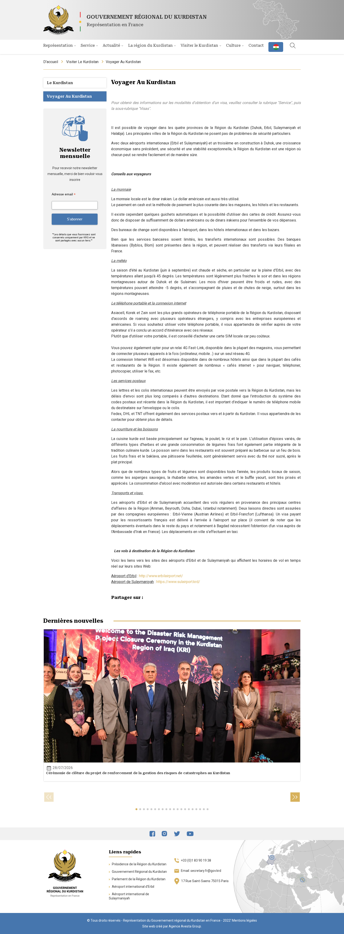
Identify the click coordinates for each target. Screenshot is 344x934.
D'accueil (50, 62)
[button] (136, 809)
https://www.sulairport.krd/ (178, 582)
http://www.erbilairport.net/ (161, 576)
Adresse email (64, 194)
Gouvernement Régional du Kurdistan (139, 871)
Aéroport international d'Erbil (132, 886)
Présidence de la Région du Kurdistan (138, 864)
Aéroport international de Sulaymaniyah (129, 896)
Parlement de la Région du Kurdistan (138, 879)
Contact (256, 45)
